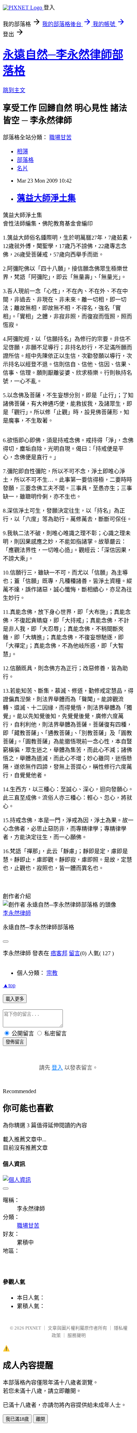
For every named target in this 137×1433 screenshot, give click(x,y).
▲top (9, 985)
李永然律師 (17, 913)
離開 (40, 1419)
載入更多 (15, 999)
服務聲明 (76, 1335)
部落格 (25, 160)
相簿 (22, 151)
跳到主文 (14, 90)
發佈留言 (15, 1042)
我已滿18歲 (17, 1419)
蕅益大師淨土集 (46, 198)
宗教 (52, 973)
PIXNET (33, 1328)
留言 (74, 953)
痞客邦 (59, 953)
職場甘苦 (60, 137)
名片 (22, 168)
